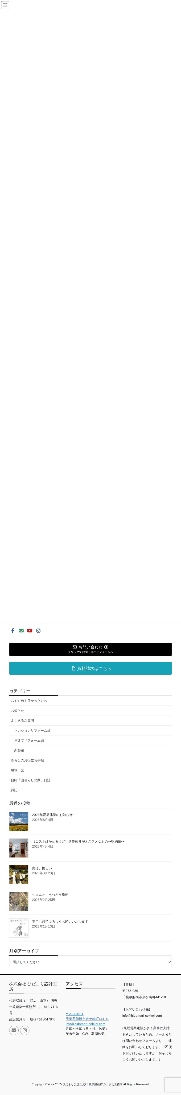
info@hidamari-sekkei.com (85, 1024)
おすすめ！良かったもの (29, 700)
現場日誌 (17, 770)
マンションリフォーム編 (32, 730)
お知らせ (17, 710)
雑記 (14, 790)
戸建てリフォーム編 (29, 740)
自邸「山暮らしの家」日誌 (30, 780)
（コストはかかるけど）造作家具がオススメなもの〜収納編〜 (78, 841)
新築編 (19, 750)
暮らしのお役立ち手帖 (27, 760)
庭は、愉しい (42, 868)
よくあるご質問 (22, 720)
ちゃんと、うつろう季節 (50, 895)
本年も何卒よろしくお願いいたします (60, 921)
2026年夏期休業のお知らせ (52, 815)
